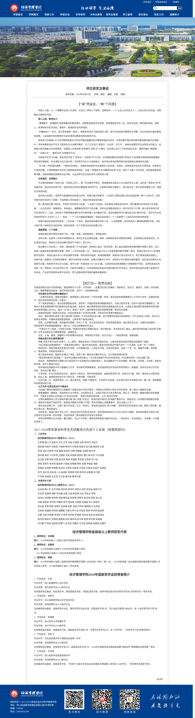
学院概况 (33, 14)
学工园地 (128, 14)
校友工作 (159, 14)
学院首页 (18, 14)
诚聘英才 (174, 14)
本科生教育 (96, 14)
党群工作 (49, 14)
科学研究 (80, 14)
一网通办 (175, 2)
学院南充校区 (161, 2)
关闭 (160, 679)
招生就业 (143, 14)
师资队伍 (65, 14)
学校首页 (147, 2)
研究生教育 (112, 14)
